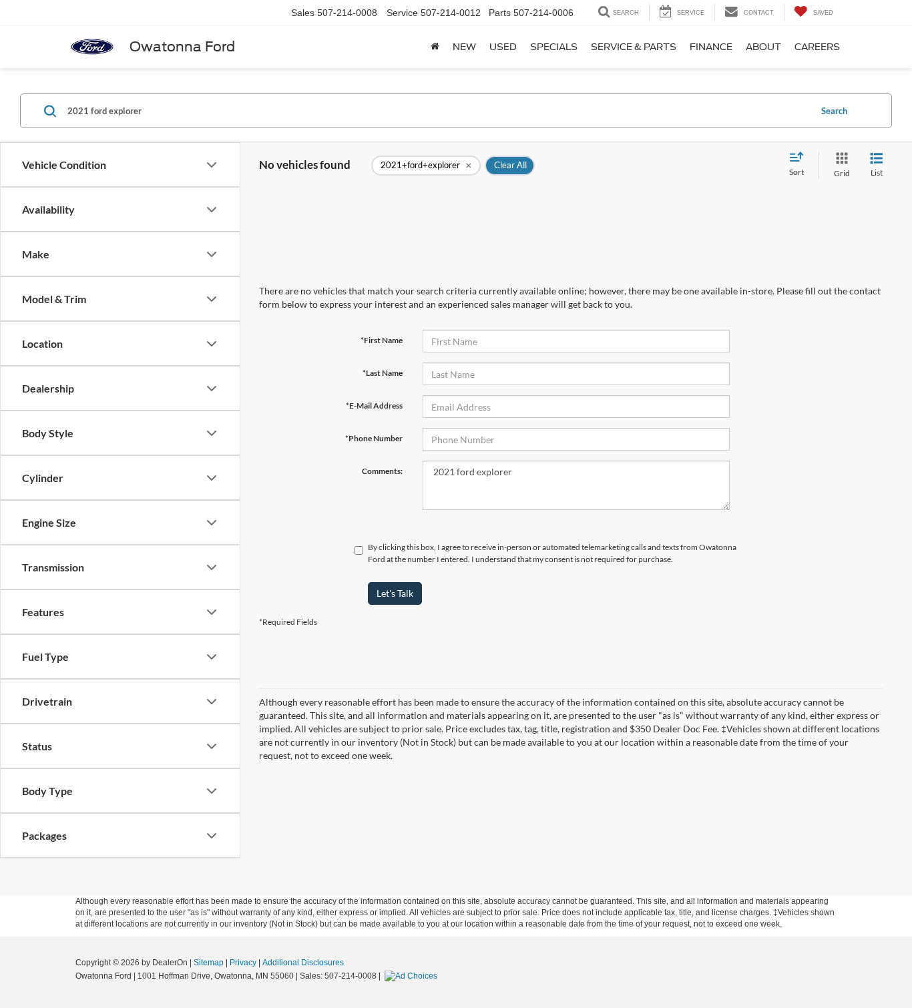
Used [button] (503, 46)
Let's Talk (395, 593)
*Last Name (383, 373)
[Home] (435, 46)
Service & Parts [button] (633, 46)
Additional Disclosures (303, 962)
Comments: (382, 471)
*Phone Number (374, 438)
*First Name (382, 340)
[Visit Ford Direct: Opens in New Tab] (413, 976)
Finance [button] (711, 46)
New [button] (464, 46)
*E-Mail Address (374, 406)
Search (834, 110)
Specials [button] (554, 46)
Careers (817, 46)
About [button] (763, 46)
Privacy (243, 962)
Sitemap (209, 962)
